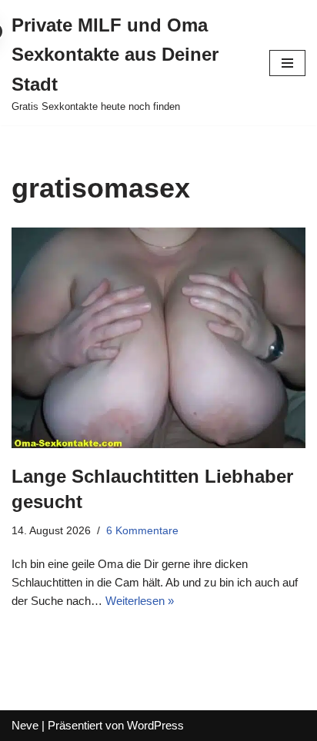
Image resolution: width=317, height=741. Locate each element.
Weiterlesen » (139, 600)
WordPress (155, 725)
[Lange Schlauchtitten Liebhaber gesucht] (158, 338)
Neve (25, 725)
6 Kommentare (142, 531)
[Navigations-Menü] (287, 63)
